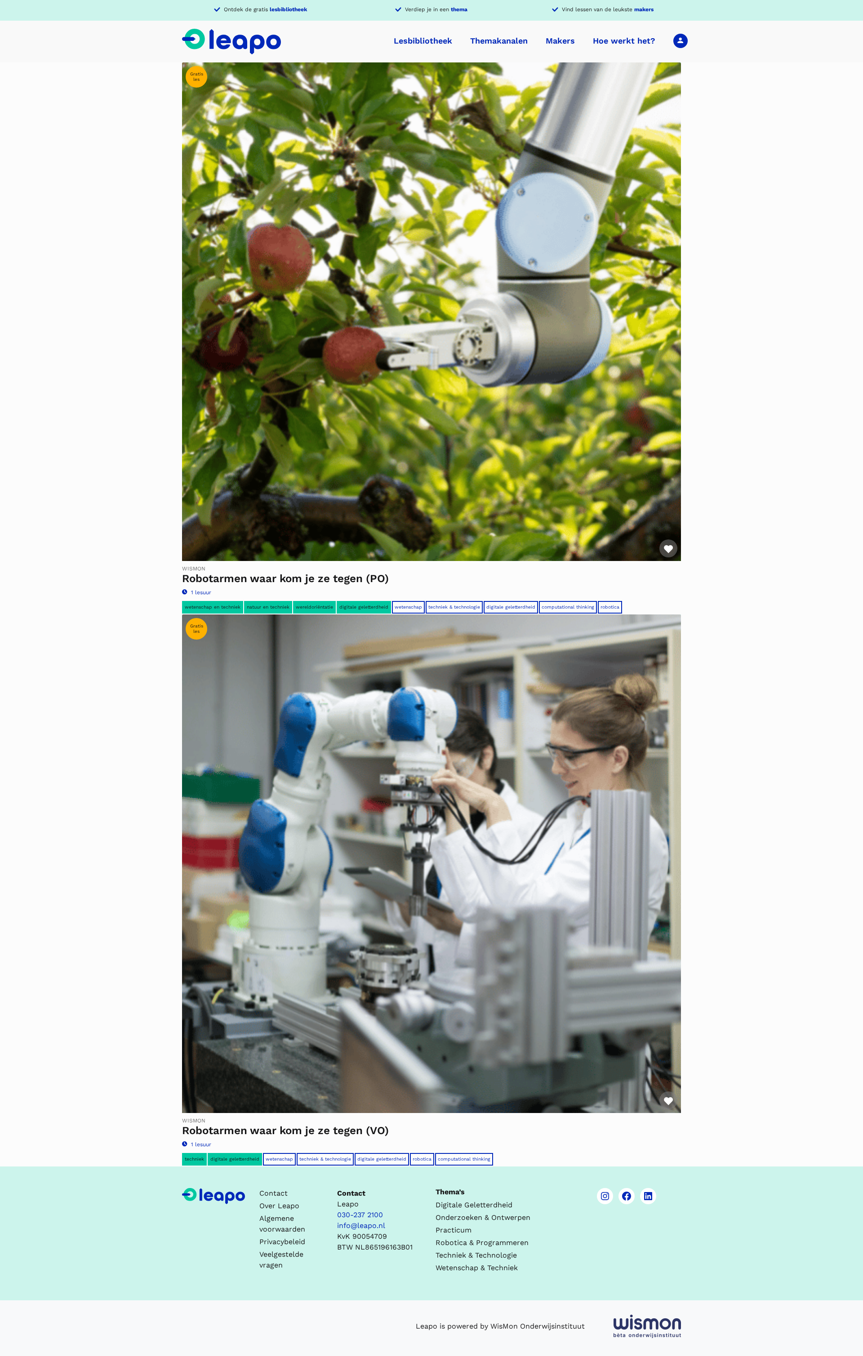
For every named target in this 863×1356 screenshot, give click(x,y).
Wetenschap (408, 607)
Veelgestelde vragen (281, 1259)
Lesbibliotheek (423, 40)
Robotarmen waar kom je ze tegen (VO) (285, 1130)
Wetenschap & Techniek (477, 1267)
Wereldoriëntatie (314, 607)
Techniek (194, 1159)
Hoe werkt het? (624, 40)
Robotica (610, 607)
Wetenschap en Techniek (212, 607)
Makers (560, 40)
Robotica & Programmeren (482, 1242)
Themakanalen (499, 40)
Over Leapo (279, 1205)
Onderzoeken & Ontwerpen (483, 1217)
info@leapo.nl (361, 1225)
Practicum (454, 1230)
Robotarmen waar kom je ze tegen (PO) (285, 578)
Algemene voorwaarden (282, 1223)
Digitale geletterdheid (363, 607)
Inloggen (680, 40)
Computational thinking (568, 607)
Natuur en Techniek (268, 607)
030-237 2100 (360, 1214)
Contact (273, 1193)
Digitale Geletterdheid (510, 607)
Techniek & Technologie (454, 607)
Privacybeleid (282, 1241)
